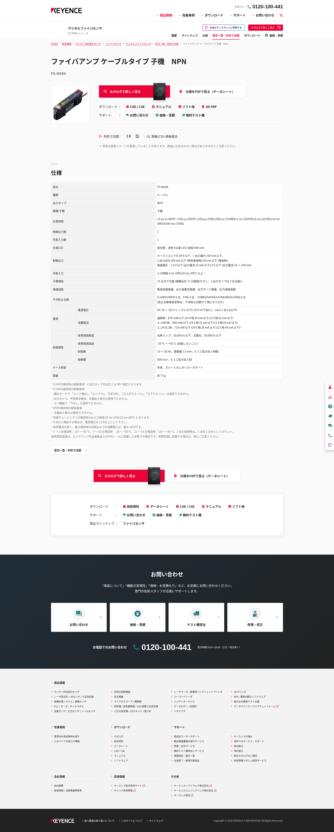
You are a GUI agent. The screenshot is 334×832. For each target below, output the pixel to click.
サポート (239, 15)
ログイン (239, 6)
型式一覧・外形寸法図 (67, 450)
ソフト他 (188, 106)
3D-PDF (211, 106)
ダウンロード (214, 15)
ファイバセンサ (134, 523)
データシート (159, 506)
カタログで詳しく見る (125, 91)
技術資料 (133, 506)
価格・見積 (167, 115)
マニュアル (164, 106)
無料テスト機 (195, 115)
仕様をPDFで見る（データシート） (210, 91)
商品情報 (166, 15)
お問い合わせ (265, 15)
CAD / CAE (138, 106)
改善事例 (188, 15)
